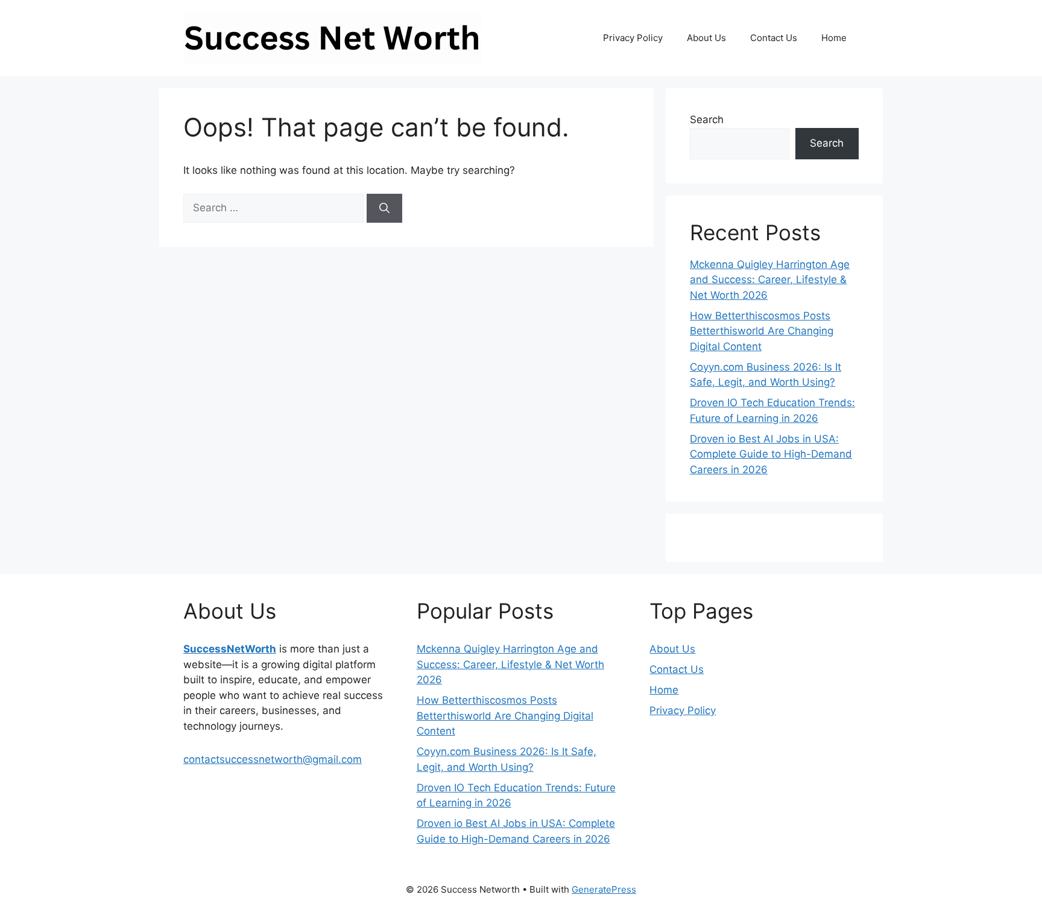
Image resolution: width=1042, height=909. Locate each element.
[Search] (384, 208)
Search (707, 119)
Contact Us (773, 37)
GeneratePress (604, 889)
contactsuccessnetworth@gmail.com (272, 759)
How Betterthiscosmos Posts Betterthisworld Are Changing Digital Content (761, 331)
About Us (706, 37)
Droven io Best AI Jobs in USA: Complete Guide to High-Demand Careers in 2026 (771, 454)
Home (834, 37)
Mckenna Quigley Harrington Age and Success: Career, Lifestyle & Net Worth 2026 (770, 279)
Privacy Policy (633, 37)
